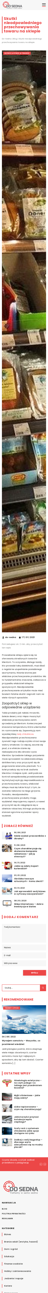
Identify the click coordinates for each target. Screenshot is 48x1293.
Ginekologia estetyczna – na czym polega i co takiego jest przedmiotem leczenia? (28, 1084)
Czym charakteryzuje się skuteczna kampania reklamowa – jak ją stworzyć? (27, 852)
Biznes (7, 1234)
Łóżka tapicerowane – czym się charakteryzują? (28, 1108)
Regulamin (7, 1218)
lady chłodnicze (25, 734)
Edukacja (9, 1256)
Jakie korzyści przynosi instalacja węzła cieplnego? (26, 1119)
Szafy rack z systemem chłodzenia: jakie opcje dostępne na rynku (26, 1131)
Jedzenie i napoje (13, 1278)
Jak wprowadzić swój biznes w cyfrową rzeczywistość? (29, 892)
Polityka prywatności (13, 1213)
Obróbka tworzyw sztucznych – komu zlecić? (28, 880)
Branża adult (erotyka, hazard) (21, 1241)
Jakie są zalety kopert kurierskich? (26, 867)
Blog (4, 1209)
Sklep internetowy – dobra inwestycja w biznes (28, 905)
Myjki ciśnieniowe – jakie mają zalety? (27, 1096)
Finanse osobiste (13, 1263)
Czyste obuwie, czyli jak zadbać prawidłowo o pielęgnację (18, 1161)
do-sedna (10, 637)
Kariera (8, 1285)
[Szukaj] (43, 987)
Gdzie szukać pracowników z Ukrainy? (30, 837)
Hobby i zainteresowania (17, 1271)
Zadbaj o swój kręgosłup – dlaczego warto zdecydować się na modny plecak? (28, 1143)
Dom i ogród (11, 1249)
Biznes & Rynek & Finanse (17, 53)
